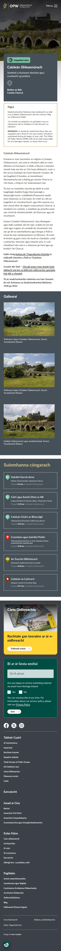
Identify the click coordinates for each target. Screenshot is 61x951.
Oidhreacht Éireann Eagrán (15, 907)
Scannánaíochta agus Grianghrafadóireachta (23, 823)
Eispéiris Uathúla (11, 757)
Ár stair (7, 848)
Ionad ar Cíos (12, 803)
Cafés (6, 781)
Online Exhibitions (12, 898)
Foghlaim (9, 873)
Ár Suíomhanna (10, 743)
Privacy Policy (23, 704)
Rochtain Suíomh (11, 753)
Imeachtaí (8, 748)
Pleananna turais (11, 776)
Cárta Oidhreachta (12, 772)
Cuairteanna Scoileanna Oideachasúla (20, 888)
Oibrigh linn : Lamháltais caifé (17, 863)
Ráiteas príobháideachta (44, 920)
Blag (5, 903)
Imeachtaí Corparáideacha (15, 818)
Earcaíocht (10, 791)
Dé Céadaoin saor (11, 767)
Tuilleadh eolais (18, 649)
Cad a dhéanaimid (11, 839)
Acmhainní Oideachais (14, 893)
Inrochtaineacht (10, 920)
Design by (12, 934)
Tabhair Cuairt (12, 737)
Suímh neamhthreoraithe (15, 879)
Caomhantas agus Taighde (15, 883)
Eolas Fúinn (11, 833)
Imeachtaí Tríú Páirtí (12, 813)
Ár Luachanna (10, 853)
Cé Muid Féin (9, 844)
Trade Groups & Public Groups (17, 762)
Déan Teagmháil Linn (13, 925)
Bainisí (7, 809)
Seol (13, 712)
